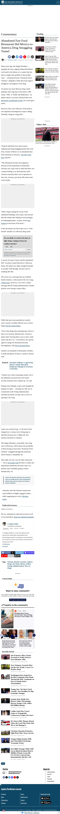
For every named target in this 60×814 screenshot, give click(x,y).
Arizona (10, 562)
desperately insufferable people (12, 100)
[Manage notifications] (3, 810)
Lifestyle (3, 803)
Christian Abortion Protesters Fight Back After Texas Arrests (22, 732)
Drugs (9, 564)
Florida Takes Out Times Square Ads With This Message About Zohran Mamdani (52, 40)
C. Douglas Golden (12, 524)
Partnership (49, 779)
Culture (29, 562)
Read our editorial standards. (24, 517)
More (11, 528)
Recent (16, 528)
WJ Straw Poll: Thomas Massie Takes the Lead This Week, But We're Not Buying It (22, 723)
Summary (6, 528)
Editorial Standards (51, 772)
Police (28, 564)
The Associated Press (22, 346)
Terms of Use (13, 255)
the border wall (13, 463)
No (11, 247)
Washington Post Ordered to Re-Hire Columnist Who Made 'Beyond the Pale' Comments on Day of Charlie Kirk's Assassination (22, 679)
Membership (24, 797)
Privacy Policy (6, 255)
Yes (7, 247)
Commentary (9, 34)
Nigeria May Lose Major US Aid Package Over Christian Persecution (52, 78)
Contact (22, 528)
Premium (3, 794)
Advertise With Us (50, 781)
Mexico (22, 564)
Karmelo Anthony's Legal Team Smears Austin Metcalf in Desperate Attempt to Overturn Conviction (21, 366)
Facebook (5, 546)
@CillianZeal (6, 544)
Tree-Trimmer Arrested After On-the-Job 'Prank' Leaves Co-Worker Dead (52, 70)
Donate (23, 800)
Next (3, 763)
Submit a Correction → (7, 509)
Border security (20, 562)
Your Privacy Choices (31, 813)
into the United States (12, 326)
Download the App (45, 794)
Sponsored (24, 803)
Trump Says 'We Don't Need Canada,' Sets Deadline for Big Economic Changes (22, 691)
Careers (48, 776)
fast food (16, 564)
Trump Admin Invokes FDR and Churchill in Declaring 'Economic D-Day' (21, 741)
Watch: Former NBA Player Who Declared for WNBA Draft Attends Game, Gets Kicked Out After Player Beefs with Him (52, 60)
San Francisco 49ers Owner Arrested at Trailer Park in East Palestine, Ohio (50, 49)
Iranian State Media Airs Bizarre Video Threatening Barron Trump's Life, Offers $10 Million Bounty (21, 702)
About (22, 794)
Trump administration (15, 566)
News (2, 797)
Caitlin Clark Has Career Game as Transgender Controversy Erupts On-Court (22, 713)
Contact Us (49, 774)
